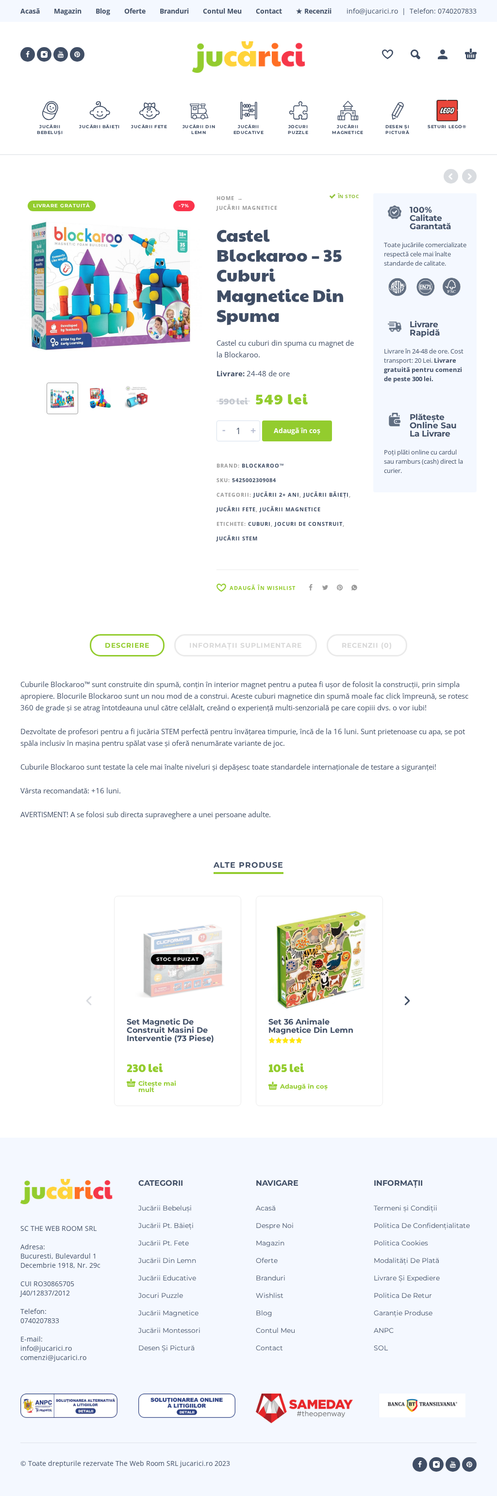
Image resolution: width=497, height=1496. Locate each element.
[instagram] (44, 54)
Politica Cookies (401, 1243)
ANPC (384, 1330)
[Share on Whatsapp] (351, 587)
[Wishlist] (387, 54)
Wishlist (269, 1295)
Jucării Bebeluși (165, 1208)
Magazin (68, 11)
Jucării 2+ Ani (276, 494)
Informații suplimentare (245, 645)
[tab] (127, 647)
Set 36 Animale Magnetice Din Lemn (310, 1026)
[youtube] (60, 54)
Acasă (30, 11)
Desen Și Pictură (166, 1348)
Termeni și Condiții (405, 1208)
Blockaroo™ (263, 465)
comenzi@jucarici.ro (53, 1357)
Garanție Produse (403, 1313)
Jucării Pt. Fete (163, 1243)
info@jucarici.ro (46, 1348)
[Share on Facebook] (307, 587)
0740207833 (456, 11)
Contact (269, 11)
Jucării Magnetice (247, 207)
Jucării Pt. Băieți (166, 1225)
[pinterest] (77, 54)
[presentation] (37, 284)
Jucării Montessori (169, 1330)
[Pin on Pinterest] (337, 587)
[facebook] (27, 54)
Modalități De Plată (406, 1260)
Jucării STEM (237, 538)
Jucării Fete (236, 509)
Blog (103, 11)
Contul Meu (222, 11)
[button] (415, 54)
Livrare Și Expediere (407, 1278)
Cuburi (259, 523)
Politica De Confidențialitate (422, 1225)
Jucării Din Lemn (167, 1260)
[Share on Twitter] (322, 587)
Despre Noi (275, 1225)
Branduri (174, 11)
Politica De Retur (403, 1295)
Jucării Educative (167, 1278)
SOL (381, 1348)
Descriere (127, 645)
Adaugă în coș (297, 430)
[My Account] (442, 54)
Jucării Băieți (326, 494)
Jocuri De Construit (309, 523)
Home (225, 198)
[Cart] (471, 54)
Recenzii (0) (367, 645)
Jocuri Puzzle (160, 1295)
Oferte (135, 11)
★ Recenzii (313, 11)
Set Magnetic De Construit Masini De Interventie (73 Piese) (170, 1030)
